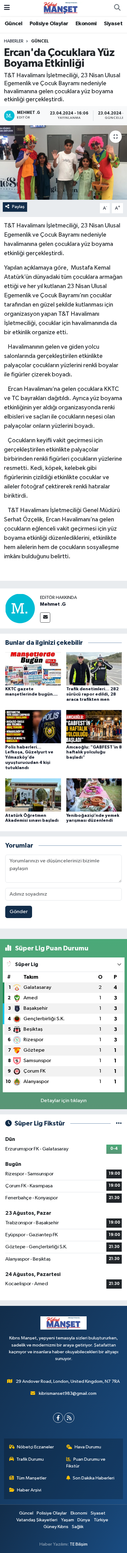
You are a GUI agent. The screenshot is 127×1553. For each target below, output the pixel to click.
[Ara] (117, 8)
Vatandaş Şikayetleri (36, 1520)
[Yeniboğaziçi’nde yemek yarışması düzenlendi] (94, 794)
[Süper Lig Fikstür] (119, 1123)
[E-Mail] (45, 617)
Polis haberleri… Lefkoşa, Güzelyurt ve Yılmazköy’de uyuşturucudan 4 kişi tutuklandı (29, 757)
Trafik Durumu (30, 1459)
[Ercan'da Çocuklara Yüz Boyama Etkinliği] (63, 162)
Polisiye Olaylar (49, 23)
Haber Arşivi (29, 1490)
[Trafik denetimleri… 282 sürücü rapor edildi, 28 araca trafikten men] (94, 668)
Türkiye (101, 1520)
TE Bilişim (79, 1544)
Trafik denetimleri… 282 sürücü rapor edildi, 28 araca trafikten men (92, 694)
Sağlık (78, 1526)
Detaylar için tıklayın (64, 1100)
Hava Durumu (88, 1447)
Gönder (19, 911)
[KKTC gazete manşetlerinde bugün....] (33, 668)
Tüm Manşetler (31, 1478)
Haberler (13, 41)
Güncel (13, 23)
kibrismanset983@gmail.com (67, 1393)
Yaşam (67, 1520)
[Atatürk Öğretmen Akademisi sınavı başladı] (33, 794)
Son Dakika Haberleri (93, 1478)
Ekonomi (86, 23)
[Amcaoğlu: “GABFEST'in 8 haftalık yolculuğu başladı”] (94, 726)
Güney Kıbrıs (55, 1526)
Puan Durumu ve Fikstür (86, 1462)
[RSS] (69, 1418)
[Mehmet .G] (20, 608)
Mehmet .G (53, 604)
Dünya (83, 1520)
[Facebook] (58, 1418)
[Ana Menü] (7, 7)
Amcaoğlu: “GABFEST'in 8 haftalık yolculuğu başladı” (94, 752)
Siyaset (113, 23)
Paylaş (18, 206)
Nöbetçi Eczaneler (35, 1447)
